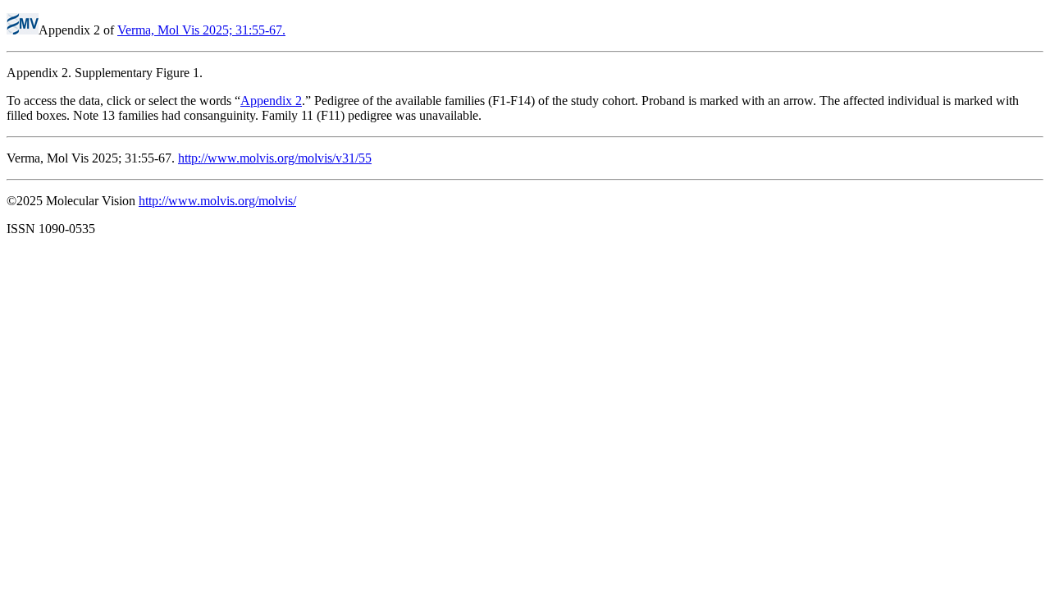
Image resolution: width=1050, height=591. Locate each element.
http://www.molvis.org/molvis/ (217, 201)
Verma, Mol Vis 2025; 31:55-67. (201, 30)
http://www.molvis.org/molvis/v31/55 (275, 158)
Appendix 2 (271, 101)
